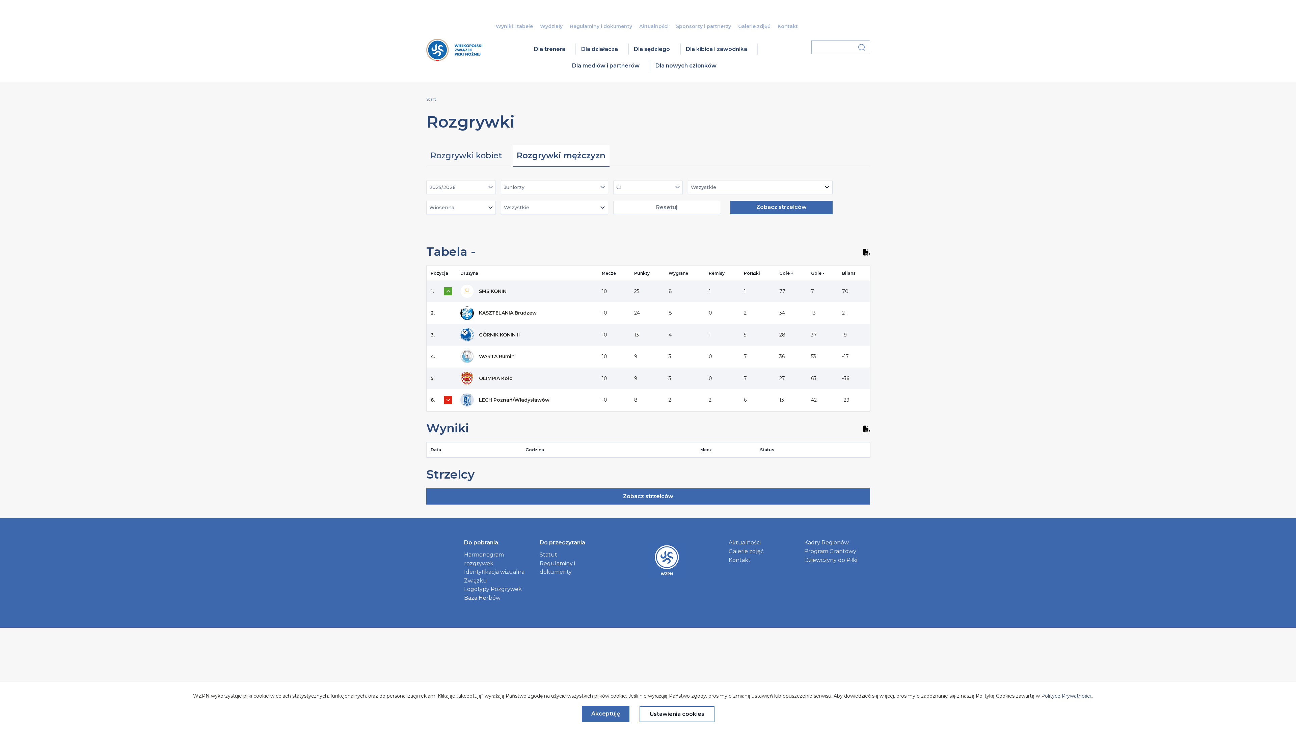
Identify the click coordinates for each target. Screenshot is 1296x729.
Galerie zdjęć (754, 26)
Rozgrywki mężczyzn (561, 155)
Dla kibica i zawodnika (716, 49)
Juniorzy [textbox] (514, 187)
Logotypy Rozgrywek (493, 589)
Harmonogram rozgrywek (484, 559)
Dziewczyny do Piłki (830, 560)
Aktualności (654, 26)
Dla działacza (599, 49)
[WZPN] (454, 59)
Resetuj (666, 207)
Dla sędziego (652, 49)
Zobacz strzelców (781, 207)
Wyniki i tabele (514, 26)
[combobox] (461, 187)
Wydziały (551, 26)
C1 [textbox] (619, 187)
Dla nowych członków (686, 65)
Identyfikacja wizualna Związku (494, 576)
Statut (548, 554)
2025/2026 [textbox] (442, 187)
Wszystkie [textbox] (703, 187)
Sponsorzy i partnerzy (703, 26)
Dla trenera (549, 49)
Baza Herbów (482, 598)
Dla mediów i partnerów (606, 65)
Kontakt (788, 26)
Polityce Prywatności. (1066, 696)
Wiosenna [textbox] (441, 208)
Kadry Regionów (826, 542)
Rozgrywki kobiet (466, 155)
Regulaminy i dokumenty (601, 26)
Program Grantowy (830, 551)
